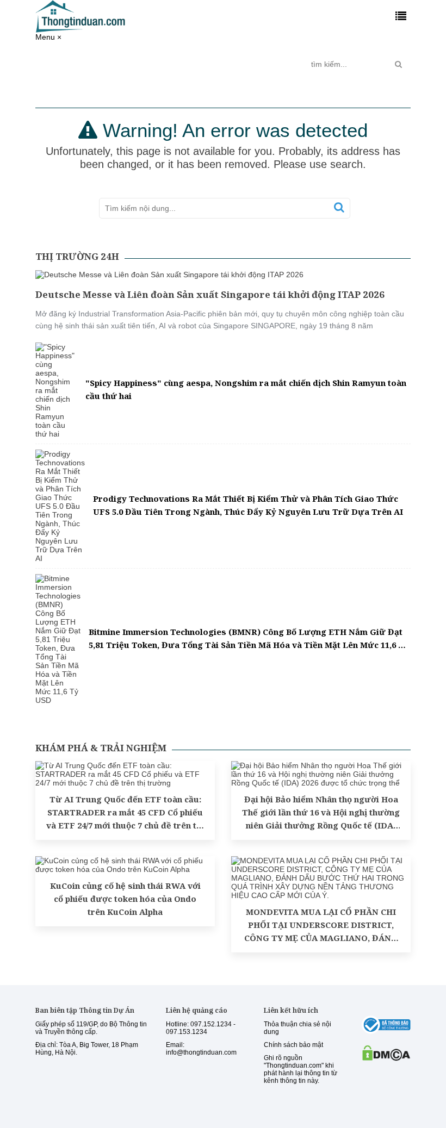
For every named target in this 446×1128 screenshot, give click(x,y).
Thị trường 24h (70, 64)
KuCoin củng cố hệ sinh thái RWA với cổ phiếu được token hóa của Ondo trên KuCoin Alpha (125, 898)
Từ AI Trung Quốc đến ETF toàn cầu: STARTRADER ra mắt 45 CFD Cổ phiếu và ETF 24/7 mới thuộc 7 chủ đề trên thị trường (125, 813)
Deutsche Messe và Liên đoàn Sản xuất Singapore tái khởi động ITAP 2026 (210, 294)
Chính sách (120, 64)
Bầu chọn (279, 64)
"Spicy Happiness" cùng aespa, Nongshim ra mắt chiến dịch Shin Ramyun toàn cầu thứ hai (245, 389)
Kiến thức (194, 59)
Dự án (156, 59)
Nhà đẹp (236, 59)
